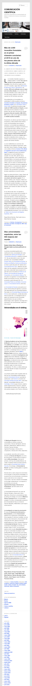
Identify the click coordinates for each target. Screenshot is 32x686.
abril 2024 (6, 640)
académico (6, 583)
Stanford (15, 379)
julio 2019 (6, 664)
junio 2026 (7, 625)
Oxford (12, 384)
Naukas (6, 601)
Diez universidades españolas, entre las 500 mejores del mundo (12, 235)
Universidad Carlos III (18, 554)
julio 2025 (6, 630)
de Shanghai (17, 254)
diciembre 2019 (8, 660)
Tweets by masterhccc (9, 593)
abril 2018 (6, 679)
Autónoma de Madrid (9, 263)
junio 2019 (7, 666)
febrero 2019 (7, 671)
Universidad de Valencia (18, 275)
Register (6, 617)
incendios (12, 223)
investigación (18, 223)
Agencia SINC (7, 602)
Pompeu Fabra (7, 261)
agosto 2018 (7, 672)
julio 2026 (6, 623)
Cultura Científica (8, 34)
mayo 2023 (7, 643)
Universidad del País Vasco (10, 266)
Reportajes (7, 37)
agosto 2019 (7, 662)
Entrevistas (23, 34)
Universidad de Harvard (13, 377)
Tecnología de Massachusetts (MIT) (12, 380)
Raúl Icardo (17, 42)
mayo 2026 (7, 626)
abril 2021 (6, 654)
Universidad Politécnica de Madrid (12, 282)
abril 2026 (6, 628)
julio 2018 (6, 674)
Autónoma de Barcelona (21, 263)
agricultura (6, 223)
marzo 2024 (7, 642)
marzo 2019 (7, 669)
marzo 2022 (7, 650)
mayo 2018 (7, 677)
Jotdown (6, 608)
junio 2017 (7, 684)
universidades (22, 585)
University (6, 586)
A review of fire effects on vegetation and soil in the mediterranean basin (15, 150)
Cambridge (6, 384)
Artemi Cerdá (7, 106)
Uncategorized (18, 222)
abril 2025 (6, 633)
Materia (6, 599)
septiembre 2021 (8, 652)
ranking (9, 585)
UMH (23, 223)
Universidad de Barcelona (11, 256)
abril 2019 (6, 667)
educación (12, 583)
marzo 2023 (7, 647)
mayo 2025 (7, 631)
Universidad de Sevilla (14, 283)
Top (17, 585)
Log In (6, 615)
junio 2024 (7, 637)
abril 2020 (6, 657)
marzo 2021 (7, 655)
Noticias (16, 34)
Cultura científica (8, 606)
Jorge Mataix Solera (21, 104)
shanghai (14, 585)
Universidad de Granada (19, 261)
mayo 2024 (7, 638)
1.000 (25, 582)
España (17, 583)
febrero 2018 (7, 683)
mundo (5, 585)
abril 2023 (6, 645)
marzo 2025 (7, 635)
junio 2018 (7, 676)
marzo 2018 (7, 681)
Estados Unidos (23, 583)
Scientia (6, 604)
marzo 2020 (7, 659)
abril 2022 (6, 648)
